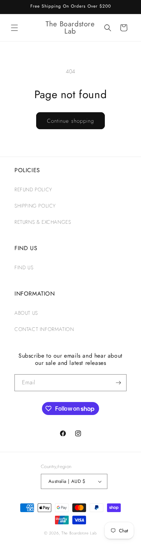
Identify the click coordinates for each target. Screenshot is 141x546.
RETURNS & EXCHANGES (42, 222)
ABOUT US (26, 312)
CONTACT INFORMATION (44, 329)
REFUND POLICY (33, 189)
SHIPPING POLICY (35, 205)
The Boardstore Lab (79, 533)
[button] (14, 28)
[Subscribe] (118, 382)
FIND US (23, 267)
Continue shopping (70, 121)
